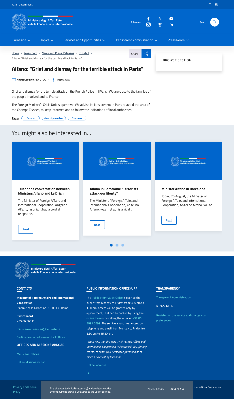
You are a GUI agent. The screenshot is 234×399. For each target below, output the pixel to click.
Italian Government (22, 4)
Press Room (176, 40)
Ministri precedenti (54, 117)
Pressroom (30, 53)
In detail (84, 53)
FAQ (89, 373)
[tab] (111, 245)
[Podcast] (158, 24)
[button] (214, 22)
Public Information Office (107, 297)
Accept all (177, 389)
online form (93, 318)
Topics (45, 40)
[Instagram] (147, 24)
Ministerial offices (28, 354)
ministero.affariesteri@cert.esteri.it (39, 329)
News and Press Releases (58, 53)
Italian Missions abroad (31, 362)
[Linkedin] (169, 24)
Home (15, 53)
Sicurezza (77, 117)
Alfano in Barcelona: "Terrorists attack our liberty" (114, 191)
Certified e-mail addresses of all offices (41, 337)
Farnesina (19, 40)
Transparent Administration (134, 40)
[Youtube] (169, 18)
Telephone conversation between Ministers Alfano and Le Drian (44, 191)
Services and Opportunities (82, 40)
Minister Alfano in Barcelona (183, 189)
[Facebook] (147, 18)
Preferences (156, 389)
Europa (31, 117)
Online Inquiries (96, 365)
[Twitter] (158, 18)
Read (25, 229)
